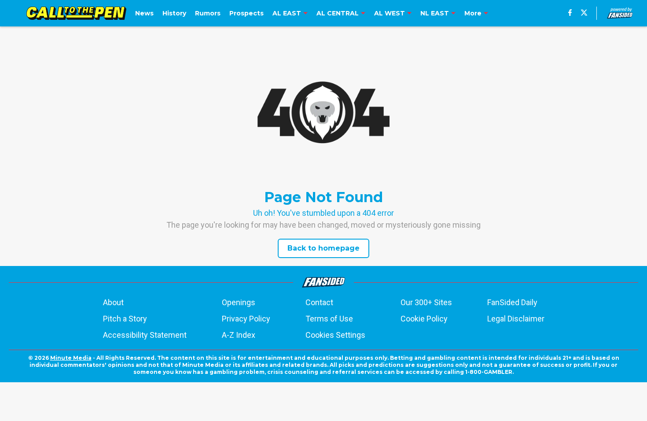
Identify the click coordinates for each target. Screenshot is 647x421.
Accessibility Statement (145, 335)
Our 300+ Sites (426, 302)
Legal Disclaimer (515, 318)
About (113, 302)
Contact (319, 302)
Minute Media (71, 358)
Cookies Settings (335, 335)
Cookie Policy (424, 318)
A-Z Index (238, 335)
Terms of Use (329, 318)
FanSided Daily (512, 302)
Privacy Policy (246, 318)
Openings (238, 302)
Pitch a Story (125, 318)
